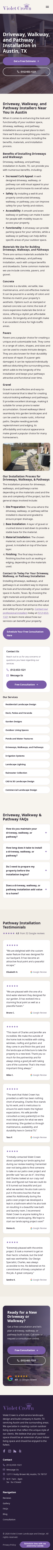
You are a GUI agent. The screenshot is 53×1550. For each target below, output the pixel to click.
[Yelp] (20, 1451)
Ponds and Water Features (19, 738)
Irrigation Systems (15, 755)
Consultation (9, 1519)
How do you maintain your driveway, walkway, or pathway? (21, 832)
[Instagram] (9, 1451)
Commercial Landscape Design (21, 789)
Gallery (6, 1503)
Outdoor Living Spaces (17, 730)
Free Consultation (25, 684)
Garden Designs (14, 721)
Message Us (16, 675)
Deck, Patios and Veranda (19, 712)
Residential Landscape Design (21, 704)
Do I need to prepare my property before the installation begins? (20, 870)
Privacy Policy (9, 1544)
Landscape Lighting (16, 764)
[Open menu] (47, 7)
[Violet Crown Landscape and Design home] (17, 7)
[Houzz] (14, 1451)
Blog (5, 1514)
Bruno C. (10, 1012)
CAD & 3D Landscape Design (20, 781)
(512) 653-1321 (28, 71)
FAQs (5, 1508)
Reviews (7, 1497)
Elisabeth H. (12, 972)
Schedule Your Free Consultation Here (25, 633)
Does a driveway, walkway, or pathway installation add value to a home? (24, 889)
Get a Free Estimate (25, 61)
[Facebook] (4, 1451)
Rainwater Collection (16, 772)
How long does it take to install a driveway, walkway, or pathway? (24, 851)
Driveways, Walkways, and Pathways (24, 747)
